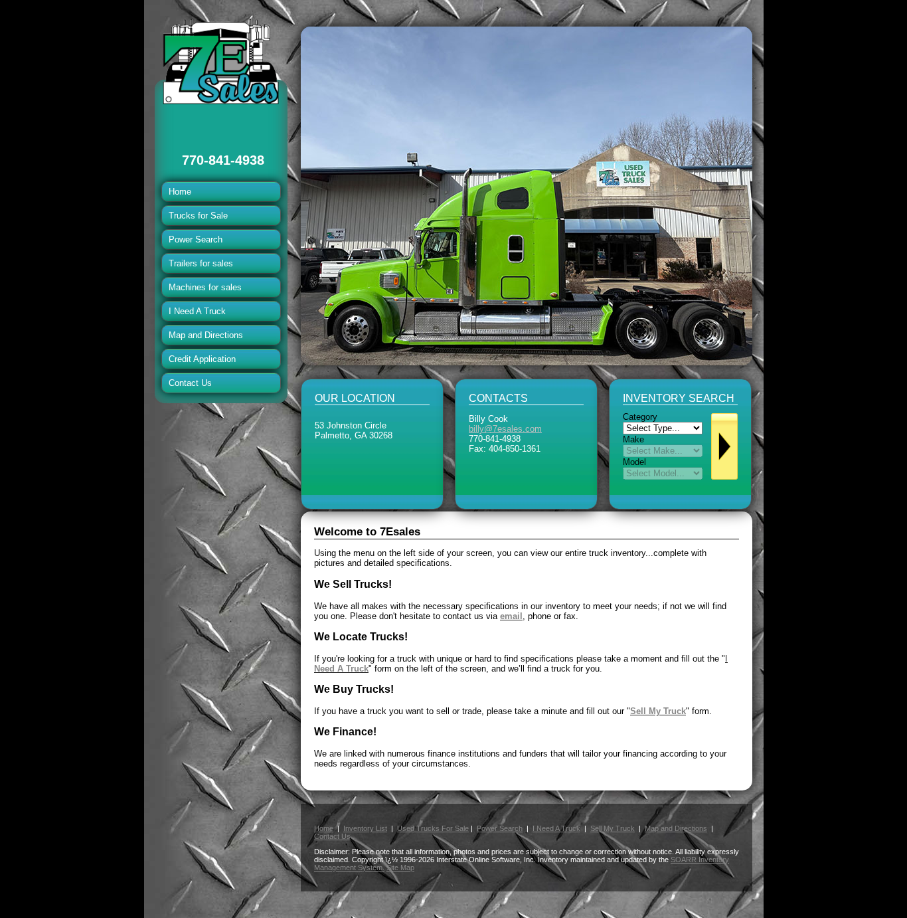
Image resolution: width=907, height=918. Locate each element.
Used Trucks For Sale (433, 828)
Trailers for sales (201, 263)
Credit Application (202, 359)
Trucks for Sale (198, 216)
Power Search (195, 239)
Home (180, 192)
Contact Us (190, 383)
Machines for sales (205, 287)
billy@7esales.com (505, 429)
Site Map (400, 868)
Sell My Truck (612, 828)
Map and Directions (206, 335)
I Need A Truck (197, 311)
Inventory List (365, 828)
